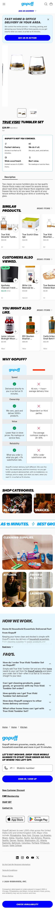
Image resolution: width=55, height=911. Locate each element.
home (49, 668)
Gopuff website (35, 671)
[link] (27, 4)
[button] (51, 4)
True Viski (11, 122)
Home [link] (5, 727)
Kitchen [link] (23, 727)
